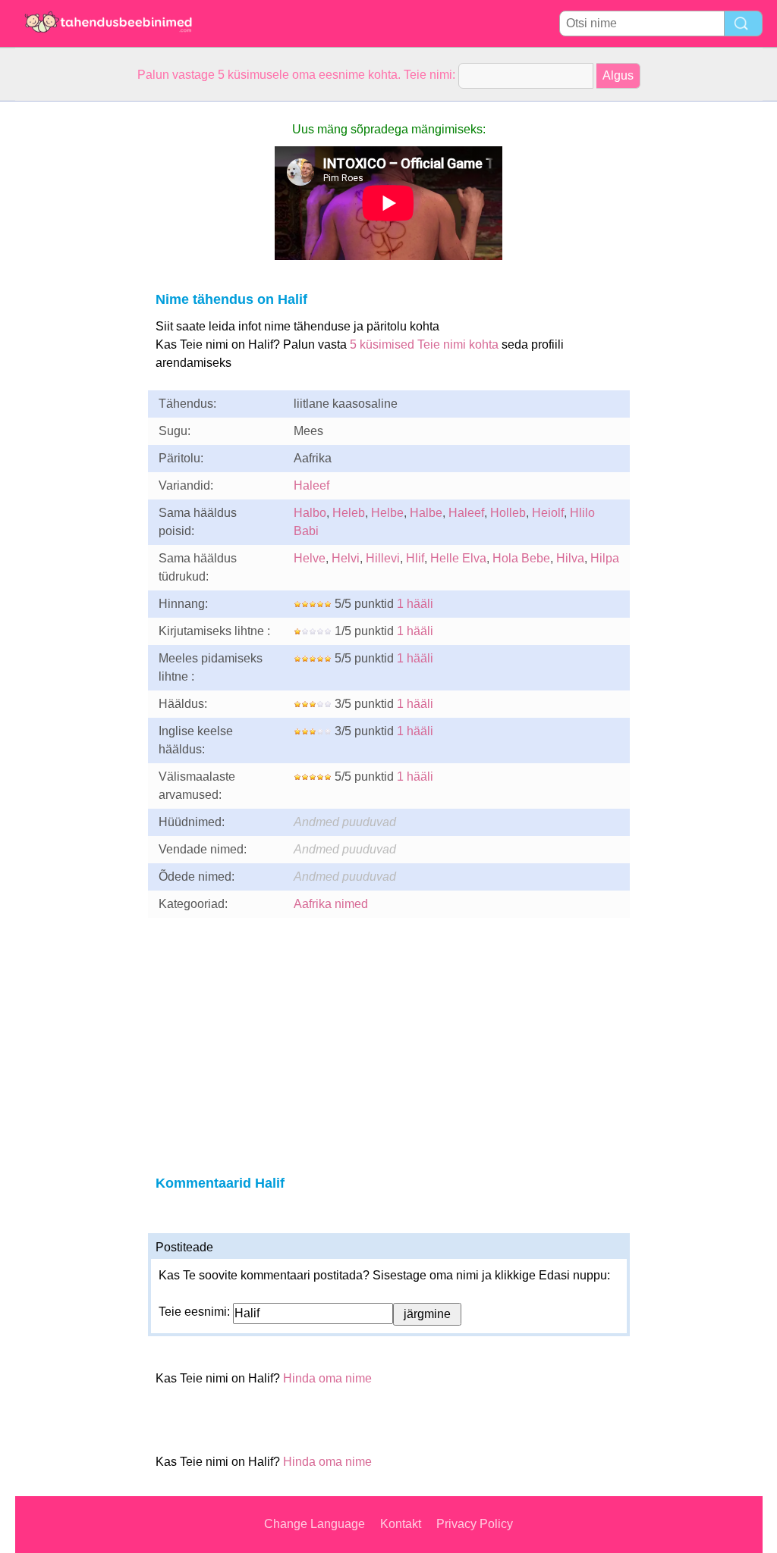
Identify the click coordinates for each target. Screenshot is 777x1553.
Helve (310, 558)
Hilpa (604, 558)
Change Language (314, 1523)
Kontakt (400, 1523)
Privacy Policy (474, 1523)
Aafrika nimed (331, 903)
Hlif (415, 558)
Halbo (310, 512)
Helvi (346, 558)
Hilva (570, 558)
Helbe (387, 512)
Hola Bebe (521, 558)
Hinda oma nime (327, 1378)
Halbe (426, 512)
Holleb (508, 512)
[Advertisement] (76, 329)
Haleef (311, 485)
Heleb (348, 512)
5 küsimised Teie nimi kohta (424, 344)
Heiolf (548, 512)
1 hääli (415, 603)
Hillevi (383, 558)
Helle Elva (458, 558)
